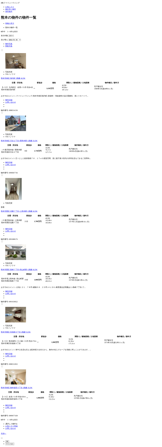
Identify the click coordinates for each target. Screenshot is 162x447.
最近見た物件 (10, 9)
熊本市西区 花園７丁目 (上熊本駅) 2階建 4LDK (19, 211)
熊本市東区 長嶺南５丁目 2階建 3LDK (16, 332)
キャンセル (9, 444)
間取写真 (8, 46)
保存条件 (8, 11)
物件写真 (8, 44)
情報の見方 (9, 23)
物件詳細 (8, 100)
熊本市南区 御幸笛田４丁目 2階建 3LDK (16, 388)
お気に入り (9, 7)
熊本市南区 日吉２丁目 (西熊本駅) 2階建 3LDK (19, 141)
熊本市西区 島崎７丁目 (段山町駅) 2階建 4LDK (19, 270)
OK (7, 441)
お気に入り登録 (11, 426)
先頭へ (3, 433)
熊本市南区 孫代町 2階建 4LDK (13, 78)
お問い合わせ (10, 102)
